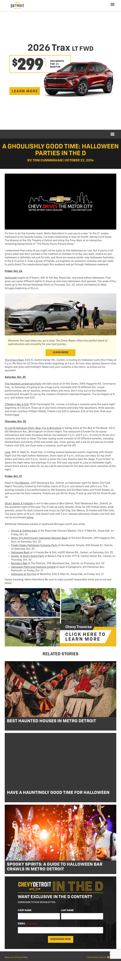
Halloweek (11, 278)
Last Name (67, 910)
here (16, 415)
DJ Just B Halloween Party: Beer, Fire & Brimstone (33, 428)
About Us (9, 957)
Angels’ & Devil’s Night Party (27, 556)
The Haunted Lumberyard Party (23, 384)
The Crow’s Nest (14, 360)
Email (27, 924)
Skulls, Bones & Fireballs (19, 503)
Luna (7, 452)
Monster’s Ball (19, 563)
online (29, 517)
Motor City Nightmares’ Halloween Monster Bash (39, 538)
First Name (25, 910)
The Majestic (21, 483)
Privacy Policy (21, 957)
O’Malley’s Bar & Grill (17, 404)
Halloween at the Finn (23, 574)
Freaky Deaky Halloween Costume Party (34, 545)
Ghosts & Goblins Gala (24, 531)
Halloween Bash (20, 552)
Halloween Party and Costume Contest (33, 567)
